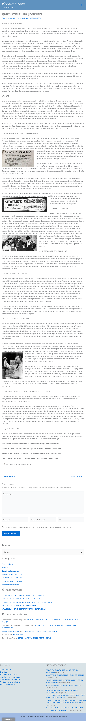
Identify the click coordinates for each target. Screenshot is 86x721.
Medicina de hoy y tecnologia (12, 574)
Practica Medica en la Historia (12, 578)
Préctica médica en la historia (12, 581)
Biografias (5, 567)
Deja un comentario (8, 18)
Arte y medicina (7, 564)
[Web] (71, 520)
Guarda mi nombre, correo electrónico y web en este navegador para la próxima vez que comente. (38, 527)
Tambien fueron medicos (10, 585)
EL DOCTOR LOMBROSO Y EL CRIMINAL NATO (39, 631)
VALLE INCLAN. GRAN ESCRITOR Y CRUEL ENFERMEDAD (24, 609)
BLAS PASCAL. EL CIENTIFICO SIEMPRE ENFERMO (21, 599)
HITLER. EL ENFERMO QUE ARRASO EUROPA (19, 606)
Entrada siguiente (77, 476)
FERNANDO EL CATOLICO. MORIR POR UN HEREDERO (23, 595)
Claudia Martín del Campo (11, 631)
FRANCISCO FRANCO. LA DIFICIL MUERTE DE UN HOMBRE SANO (27, 602)
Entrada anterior (8, 476)
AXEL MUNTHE (17, 634)
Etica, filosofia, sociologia (10, 571)
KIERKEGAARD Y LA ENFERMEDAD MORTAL (34, 638)
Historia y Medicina (13, 3)
